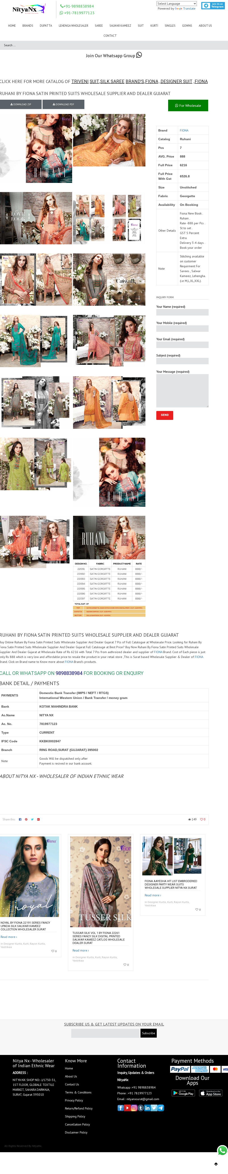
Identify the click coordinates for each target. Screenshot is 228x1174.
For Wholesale (189, 105)
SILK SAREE (112, 81)
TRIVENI (80, 81)
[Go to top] (216, 1164)
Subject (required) (168, 355)
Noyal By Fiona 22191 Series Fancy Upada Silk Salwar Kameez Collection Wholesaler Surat (25, 926)
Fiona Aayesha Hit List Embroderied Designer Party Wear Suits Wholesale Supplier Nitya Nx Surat (171, 884)
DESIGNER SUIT (176, 81)
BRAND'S (135, 81)
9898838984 (69, 673)
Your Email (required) (170, 339)
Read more (8, 937)
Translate (189, 8)
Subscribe (148, 1033)
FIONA (151, 81)
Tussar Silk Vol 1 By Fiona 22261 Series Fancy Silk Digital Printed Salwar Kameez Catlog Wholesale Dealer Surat (99, 938)
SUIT (94, 81)
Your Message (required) (172, 372)
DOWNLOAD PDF (64, 104)
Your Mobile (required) (171, 323)
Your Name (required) (170, 307)
